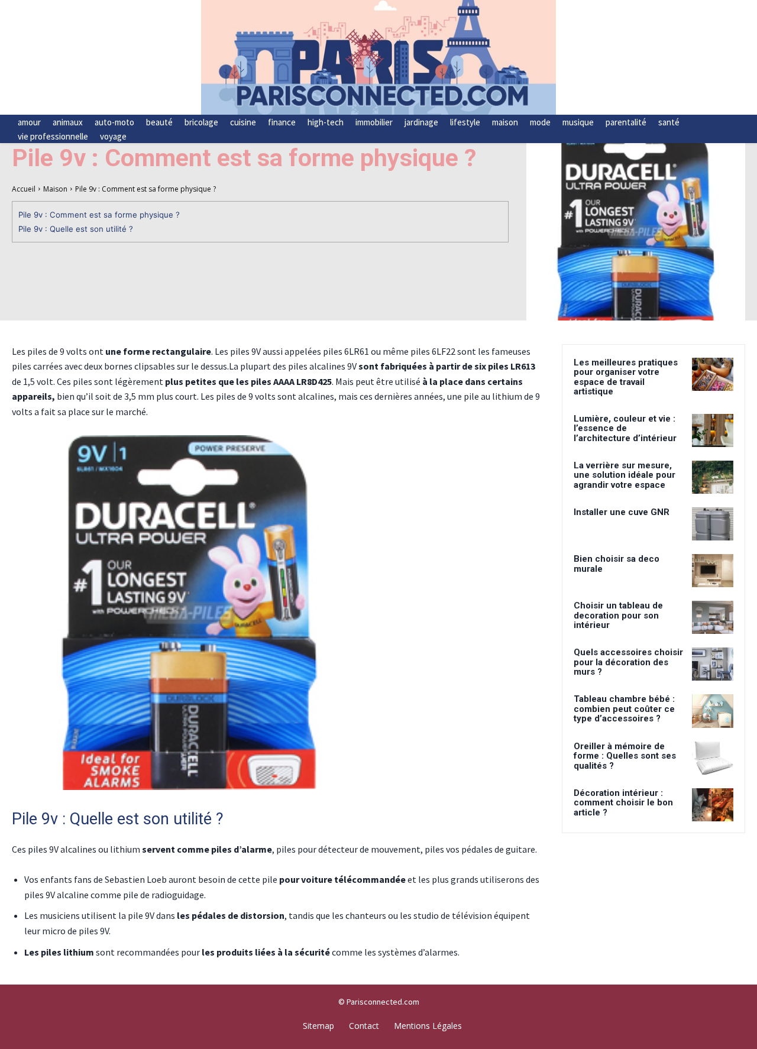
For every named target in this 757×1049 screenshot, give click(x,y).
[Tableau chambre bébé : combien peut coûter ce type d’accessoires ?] (712, 710)
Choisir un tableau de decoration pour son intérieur (618, 615)
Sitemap (318, 1025)
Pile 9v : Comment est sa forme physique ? (99, 214)
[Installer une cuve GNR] (712, 523)
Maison (55, 189)
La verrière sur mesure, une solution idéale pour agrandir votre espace (624, 475)
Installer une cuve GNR (621, 512)
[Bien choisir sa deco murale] (712, 570)
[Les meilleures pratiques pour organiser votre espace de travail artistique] (712, 374)
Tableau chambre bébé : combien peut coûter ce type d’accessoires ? (624, 709)
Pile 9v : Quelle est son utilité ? (75, 229)
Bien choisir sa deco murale (616, 563)
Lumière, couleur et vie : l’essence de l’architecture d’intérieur (625, 428)
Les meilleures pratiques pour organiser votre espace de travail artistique (626, 377)
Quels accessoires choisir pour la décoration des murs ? (628, 662)
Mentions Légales (428, 1025)
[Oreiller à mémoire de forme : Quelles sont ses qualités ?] (712, 758)
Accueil (23, 189)
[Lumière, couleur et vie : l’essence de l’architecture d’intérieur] (712, 430)
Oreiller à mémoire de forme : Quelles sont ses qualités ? (625, 756)
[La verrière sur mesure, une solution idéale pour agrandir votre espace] (712, 477)
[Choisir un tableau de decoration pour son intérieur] (712, 617)
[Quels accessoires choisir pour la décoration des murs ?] (712, 664)
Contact (364, 1025)
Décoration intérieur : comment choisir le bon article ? (623, 803)
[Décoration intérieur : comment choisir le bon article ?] (712, 804)
